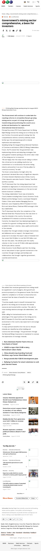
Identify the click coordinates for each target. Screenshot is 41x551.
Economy (11, 470)
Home (3, 14)
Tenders (9, 532)
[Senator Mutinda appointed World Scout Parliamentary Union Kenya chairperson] (33, 400)
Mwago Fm (28, 526)
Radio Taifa (4, 524)
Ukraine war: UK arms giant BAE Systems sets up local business (15, 453)
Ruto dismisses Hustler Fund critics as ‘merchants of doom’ (17, 343)
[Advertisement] (20, 60)
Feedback (33, 532)
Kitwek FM (21, 526)
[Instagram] (17, 519)
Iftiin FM (15, 528)
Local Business (15, 16)
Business (6, 16)
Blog (8, 14)
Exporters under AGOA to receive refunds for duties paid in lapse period (14, 474)
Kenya (33, 498)
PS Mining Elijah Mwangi (9, 375)
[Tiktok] (14, 519)
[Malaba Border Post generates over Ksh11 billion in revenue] (33, 421)
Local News (6, 404)
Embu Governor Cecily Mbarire (17, 372)
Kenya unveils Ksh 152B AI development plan (21, 359)
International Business (14, 449)
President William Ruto (22, 498)
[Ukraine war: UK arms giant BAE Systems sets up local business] (33, 452)
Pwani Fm (29, 524)
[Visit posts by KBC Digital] (4, 36)
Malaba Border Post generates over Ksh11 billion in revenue (14, 420)
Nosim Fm (30, 528)
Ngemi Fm (23, 528)
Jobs (13, 532)
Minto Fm (36, 524)
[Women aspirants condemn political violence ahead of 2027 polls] (33, 432)
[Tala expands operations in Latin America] (33, 463)
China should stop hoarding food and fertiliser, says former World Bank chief (17, 354)
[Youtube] (10, 519)
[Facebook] (3, 519)
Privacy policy (10, 534)
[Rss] (21, 519)
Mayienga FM (5, 526)
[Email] (13, 30)
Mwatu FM (13, 526)
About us (3, 532)
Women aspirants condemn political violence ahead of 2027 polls (14, 432)
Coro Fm (22, 524)
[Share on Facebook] (3, 30)
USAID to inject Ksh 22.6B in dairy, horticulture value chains (16, 348)
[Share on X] (6, 30)
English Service (14, 524)
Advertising (26, 532)
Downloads (19, 532)
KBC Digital (11, 36)
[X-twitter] (6, 519)
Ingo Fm (9, 528)
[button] (24, 2)
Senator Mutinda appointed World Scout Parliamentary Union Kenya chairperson (15, 400)
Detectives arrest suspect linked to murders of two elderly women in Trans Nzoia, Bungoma (15, 410)
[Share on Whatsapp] (10, 30)
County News (6, 415)
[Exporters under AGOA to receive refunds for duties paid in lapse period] (33, 473)
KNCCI (29, 372)
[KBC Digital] (7, 2)
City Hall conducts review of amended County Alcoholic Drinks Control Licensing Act (14, 485)
